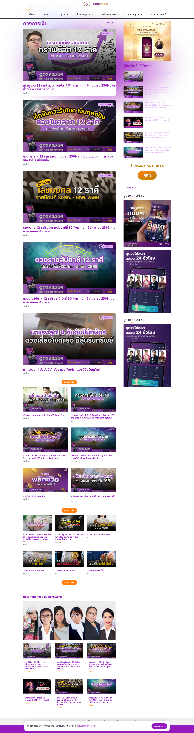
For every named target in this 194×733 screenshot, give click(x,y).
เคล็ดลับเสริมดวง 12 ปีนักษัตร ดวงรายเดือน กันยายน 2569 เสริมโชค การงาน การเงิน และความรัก (68, 665)
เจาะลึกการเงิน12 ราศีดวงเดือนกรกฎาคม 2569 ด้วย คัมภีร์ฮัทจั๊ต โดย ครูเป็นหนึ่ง (91, 457)
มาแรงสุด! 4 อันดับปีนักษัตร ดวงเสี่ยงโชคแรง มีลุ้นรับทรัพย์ (61, 369)
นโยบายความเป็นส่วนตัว (87, 725)
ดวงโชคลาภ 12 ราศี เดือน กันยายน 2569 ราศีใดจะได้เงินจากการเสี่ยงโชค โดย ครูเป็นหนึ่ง (68, 158)
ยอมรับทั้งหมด (159, 726)
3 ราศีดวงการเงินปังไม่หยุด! (98, 534)
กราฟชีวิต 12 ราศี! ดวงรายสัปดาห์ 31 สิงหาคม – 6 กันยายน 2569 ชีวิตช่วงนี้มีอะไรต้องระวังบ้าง (69, 87)
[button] (69, 382)
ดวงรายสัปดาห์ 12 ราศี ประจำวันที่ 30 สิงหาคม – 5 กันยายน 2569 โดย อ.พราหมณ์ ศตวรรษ (68, 300)
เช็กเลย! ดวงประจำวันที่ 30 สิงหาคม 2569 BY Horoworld (36, 699)
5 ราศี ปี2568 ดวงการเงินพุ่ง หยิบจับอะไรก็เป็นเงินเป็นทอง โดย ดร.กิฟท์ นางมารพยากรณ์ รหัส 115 (37, 538)
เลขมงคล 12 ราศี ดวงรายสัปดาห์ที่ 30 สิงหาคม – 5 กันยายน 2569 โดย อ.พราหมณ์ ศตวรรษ (69, 229)
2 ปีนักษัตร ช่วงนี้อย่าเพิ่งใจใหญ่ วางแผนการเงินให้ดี (93, 497)
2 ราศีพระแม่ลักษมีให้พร (65, 570)
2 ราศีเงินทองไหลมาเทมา (33, 570)
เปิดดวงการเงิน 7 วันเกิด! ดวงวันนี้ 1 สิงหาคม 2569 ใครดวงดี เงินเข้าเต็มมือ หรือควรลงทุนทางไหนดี (93, 416)
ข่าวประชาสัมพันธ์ (158, 14)
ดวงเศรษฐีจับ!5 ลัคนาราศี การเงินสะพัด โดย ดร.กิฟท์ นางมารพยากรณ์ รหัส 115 (69, 537)
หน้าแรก (32, 14)
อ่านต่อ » (26, 93)
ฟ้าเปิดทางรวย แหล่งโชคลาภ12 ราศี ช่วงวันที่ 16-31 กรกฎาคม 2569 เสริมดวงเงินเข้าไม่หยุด (44, 457)
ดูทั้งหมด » (111, 22)
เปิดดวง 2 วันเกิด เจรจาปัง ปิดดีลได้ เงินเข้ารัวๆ (43, 415)
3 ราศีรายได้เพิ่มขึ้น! (95, 570)
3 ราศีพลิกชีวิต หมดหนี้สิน (34, 496)
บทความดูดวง (133, 14)
